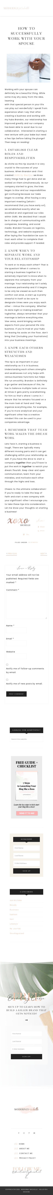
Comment (12, 590)
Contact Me (26, 1153)
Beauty (13, 905)
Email (10, 638)
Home (22, 1144)
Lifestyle (14, 924)
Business (33, 542)
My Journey (15, 928)
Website (10, 651)
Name (10, 625)
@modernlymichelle (26, 1175)
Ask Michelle (16, 900)
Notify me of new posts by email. (24, 683)
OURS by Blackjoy (23, 175)
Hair (12, 919)
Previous (12, 553)
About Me (24, 1148)
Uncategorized (17, 933)
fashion (13, 914)
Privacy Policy (27, 1158)
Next (42, 553)
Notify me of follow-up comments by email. (25, 670)
